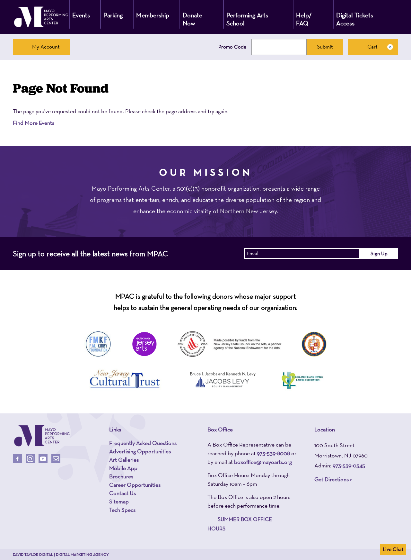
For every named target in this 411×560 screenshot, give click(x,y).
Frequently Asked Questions (143, 443)
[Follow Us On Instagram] (30, 458)
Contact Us (122, 493)
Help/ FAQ (304, 19)
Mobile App (123, 468)
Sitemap (119, 501)
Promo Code (232, 47)
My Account (46, 46)
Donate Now (192, 19)
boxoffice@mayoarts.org (263, 461)
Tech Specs (122, 510)
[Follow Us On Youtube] (43, 458)
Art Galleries (124, 460)
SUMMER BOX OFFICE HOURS (239, 524)
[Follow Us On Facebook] (17, 458)
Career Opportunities (135, 485)
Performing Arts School (247, 19)
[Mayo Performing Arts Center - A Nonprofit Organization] (41, 16)
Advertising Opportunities (140, 451)
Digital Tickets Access (354, 19)
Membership (152, 15)
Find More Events (33, 122)
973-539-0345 (349, 465)
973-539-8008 (273, 453)
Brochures (121, 476)
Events (81, 15)
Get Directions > (333, 479)
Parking (113, 15)
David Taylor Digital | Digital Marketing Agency (61, 554)
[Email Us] (55, 458)
